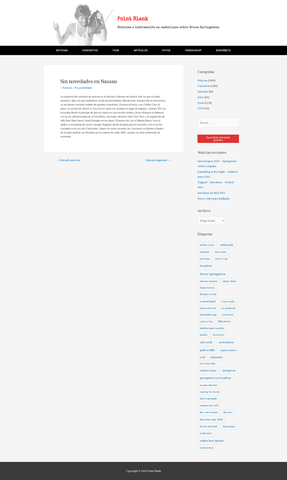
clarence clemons (208, 281)
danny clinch (229, 281)
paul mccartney (228, 350)
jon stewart (227, 314)
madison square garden (212, 328)
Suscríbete (223, 50)
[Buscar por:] (218, 122)
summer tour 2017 (209, 405)
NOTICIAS (62, 50)
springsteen (229, 370)
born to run (221, 258)
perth (202, 357)
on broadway (226, 342)
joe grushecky (229, 308)
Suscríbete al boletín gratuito (218, 139)
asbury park (226, 244)
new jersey (218, 334)
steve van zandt (208, 398)
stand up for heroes (210, 391)
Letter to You (206, 321)
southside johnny (208, 370)
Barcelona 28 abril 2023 (211, 192)
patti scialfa (207, 350)
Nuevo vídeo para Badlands (213, 198)
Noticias (67, 87)
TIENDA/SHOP (193, 50)
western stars (206, 447)
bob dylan (205, 258)
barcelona (220, 251)
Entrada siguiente (158, 160)
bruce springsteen (212, 274)
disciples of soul (208, 294)
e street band (207, 301)
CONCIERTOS (90, 50)
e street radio (228, 301)
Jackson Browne (208, 308)
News (200, 102)
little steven (224, 321)
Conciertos (203, 86)
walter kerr (206, 433)
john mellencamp (208, 314)
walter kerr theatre (212, 440)
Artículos (202, 91)
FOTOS (166, 50)
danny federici (207, 287)
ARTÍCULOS (140, 50)
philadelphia (216, 357)
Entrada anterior (68, 160)
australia (204, 251)
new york (206, 342)
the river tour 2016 (211, 419)
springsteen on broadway (215, 378)
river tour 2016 (207, 363)
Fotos (200, 97)
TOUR (115, 50)
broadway (206, 265)
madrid (203, 334)
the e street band (209, 412)
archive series (207, 245)
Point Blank (132, 19)
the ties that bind (208, 426)
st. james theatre (208, 385)
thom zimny (229, 426)
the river (228, 412)
